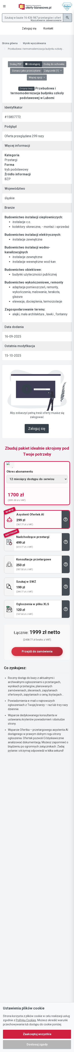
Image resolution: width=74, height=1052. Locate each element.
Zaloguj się (36, 429)
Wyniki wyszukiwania (34, 43)
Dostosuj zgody (37, 1044)
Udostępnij (34, 64)
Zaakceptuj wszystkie (37, 1034)
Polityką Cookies (26, 1020)
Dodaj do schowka (54, 64)
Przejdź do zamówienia (37, 651)
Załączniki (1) (52, 70)
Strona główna (10, 43)
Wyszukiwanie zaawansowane (46, 20)
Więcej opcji (36, 77)
